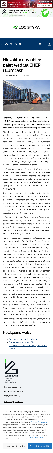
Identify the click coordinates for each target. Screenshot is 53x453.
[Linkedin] (2, 44)
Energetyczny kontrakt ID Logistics (24, 342)
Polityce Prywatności (39, 422)
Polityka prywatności (13, 402)
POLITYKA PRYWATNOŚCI (35, 438)
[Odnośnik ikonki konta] (49, 44)
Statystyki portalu (12, 396)
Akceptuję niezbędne (15, 446)
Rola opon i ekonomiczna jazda (23, 339)
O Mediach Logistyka (13, 391)
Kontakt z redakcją (12, 387)
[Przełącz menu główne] (40, 44)
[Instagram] (16, 44)
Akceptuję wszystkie (40, 446)
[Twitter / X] (11, 44)
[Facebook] (6, 44)
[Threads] (20, 44)
